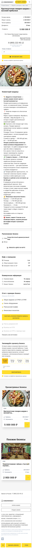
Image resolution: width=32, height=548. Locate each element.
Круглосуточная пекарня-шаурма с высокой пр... (16, 412)
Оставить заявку (21, 2)
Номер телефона (6, 49)
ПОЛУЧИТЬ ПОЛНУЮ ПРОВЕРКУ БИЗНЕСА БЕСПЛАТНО (16, 317)
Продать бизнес (16, 510)
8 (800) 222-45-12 (16, 43)
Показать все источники (9, 335)
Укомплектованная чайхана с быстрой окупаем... (16, 465)
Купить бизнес (16, 505)
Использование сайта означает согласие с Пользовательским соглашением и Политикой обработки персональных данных (14, 525)
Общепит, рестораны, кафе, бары (19, 5)
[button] (29, 76)
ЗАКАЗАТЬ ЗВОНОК (13, 545)
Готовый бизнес (5, 5)
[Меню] (29, 2)
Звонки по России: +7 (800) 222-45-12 (12, 493)
